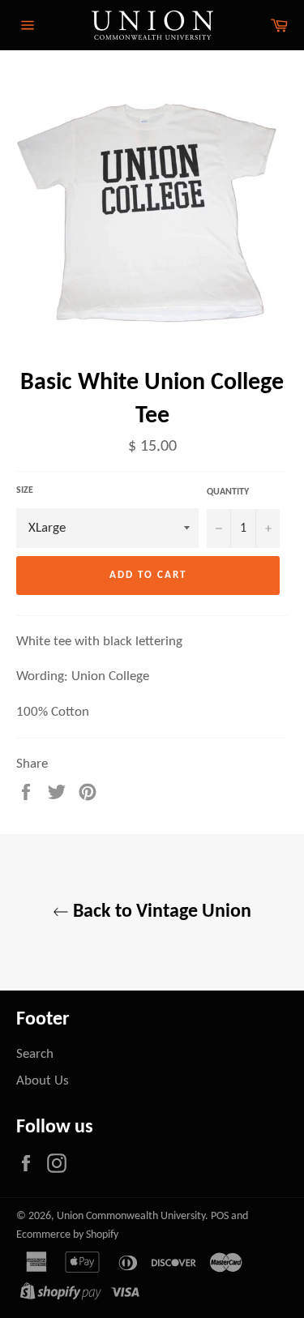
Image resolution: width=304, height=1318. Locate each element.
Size (24, 490)
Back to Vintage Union (160, 912)
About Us (42, 1081)
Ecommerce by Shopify (67, 1235)
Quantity (228, 492)
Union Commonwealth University (131, 1216)
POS (220, 1216)
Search (35, 1054)
